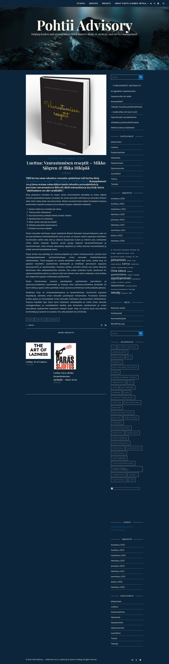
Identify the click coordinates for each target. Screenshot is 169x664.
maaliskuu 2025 (118, 209)
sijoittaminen (53, 320)
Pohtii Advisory (84, 24)
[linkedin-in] (151, 3)
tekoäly (115, 292)
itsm (137, 257)
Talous (80, 158)
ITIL (134, 257)
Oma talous (40, 320)
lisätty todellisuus (116, 264)
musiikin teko (135, 264)
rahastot (129, 275)
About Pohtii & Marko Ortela (130, 3)
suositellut (116, 173)
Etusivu (81, 3)
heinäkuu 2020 (118, 240)
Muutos (131, 267)
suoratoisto (120, 282)
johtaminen (118, 260)
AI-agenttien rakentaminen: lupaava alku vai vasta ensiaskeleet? (123, 96)
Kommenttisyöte (118, 318)
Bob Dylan (133, 250)
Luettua (53, 158)
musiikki (113, 267)
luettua (30, 320)
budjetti (113, 253)
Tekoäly (114, 184)
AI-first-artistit (117, 250)
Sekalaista (115, 157)
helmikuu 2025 (118, 214)
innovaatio (128, 257)
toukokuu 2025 (118, 198)
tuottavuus (124, 293)
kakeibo (129, 260)
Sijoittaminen (66, 158)
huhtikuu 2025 (117, 203)
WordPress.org (117, 323)
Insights (106, 3)
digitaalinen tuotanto (123, 253)
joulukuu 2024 (117, 219)
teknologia (132, 289)
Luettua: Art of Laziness (36, 362)
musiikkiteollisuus (122, 267)
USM (130, 293)
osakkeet (129, 271)
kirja (134, 260)
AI (111, 250)
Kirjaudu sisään (118, 308)
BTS (138, 250)
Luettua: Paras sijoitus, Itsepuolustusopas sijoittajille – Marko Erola (65, 376)
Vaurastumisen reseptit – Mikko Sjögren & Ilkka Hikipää (57, 181)
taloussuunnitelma (131, 286)
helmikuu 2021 (118, 225)
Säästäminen (118, 285)
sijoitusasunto (136, 279)
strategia (113, 282)
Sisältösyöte (116, 313)
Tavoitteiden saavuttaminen (119, 289)
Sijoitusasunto (117, 168)
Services (93, 3)
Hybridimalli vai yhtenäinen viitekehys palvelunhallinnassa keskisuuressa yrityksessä (125, 122)
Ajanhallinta (125, 250)
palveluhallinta (118, 274)
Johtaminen (116, 142)
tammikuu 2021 (118, 230)
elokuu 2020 (116, 235)
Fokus (132, 253)
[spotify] (158, 3)
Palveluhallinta (118, 152)
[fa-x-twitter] (155, 3)
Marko (31, 325)
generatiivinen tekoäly (117, 257)
